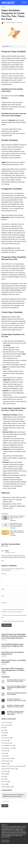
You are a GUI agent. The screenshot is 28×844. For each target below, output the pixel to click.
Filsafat (3, 735)
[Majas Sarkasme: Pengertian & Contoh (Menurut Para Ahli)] (5, 517)
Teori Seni (3, 784)
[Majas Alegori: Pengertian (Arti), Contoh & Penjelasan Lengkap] (5, 532)
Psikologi (3, 774)
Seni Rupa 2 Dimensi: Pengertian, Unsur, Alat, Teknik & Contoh (16, 680)
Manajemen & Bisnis (6, 758)
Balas (2, 560)
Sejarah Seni (4, 781)
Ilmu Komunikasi (5, 743)
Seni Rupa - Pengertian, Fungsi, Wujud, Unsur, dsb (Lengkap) (15, 706)
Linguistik (3, 756)
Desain (3, 730)
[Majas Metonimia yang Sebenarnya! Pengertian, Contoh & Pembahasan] (5, 525)
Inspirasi (3, 753)
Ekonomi (3, 732)
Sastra (3, 7)
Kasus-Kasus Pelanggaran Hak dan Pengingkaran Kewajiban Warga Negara (17, 687)
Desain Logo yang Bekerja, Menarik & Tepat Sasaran (16, 693)
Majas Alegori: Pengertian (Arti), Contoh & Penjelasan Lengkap (17, 532)
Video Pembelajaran (6, 786)
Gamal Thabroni (11, 22)
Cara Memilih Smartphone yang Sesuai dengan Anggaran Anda (12, 645)
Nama (3, 589)
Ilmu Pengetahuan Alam (7, 745)
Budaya (3, 727)
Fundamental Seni (5, 738)
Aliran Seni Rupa (5, 722)
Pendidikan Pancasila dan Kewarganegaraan (12, 766)
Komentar (4, 573)
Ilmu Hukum (4, 740)
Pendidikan (4, 763)
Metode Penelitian (5, 761)
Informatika (4, 750)
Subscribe (5, 805)
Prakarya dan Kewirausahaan (8, 768)
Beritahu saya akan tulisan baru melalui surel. (13, 621)
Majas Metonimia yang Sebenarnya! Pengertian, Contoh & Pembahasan (16, 525)
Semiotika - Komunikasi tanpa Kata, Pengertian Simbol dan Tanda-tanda (15, 713)
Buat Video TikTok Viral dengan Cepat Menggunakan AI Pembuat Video (12, 670)
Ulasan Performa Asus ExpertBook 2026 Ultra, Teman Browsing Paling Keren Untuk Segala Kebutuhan (13, 636)
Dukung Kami (5, 841)
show (10, 46)
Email (3, 595)
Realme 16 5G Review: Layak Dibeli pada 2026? (13, 661)
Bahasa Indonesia (5, 725)
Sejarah (3, 779)
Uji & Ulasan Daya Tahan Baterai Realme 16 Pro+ (12, 653)
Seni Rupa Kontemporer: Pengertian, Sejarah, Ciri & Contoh (16, 699)
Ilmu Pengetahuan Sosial (7, 748)
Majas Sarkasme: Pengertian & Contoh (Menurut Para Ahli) (17, 517)
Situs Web (3, 602)
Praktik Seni (4, 771)
